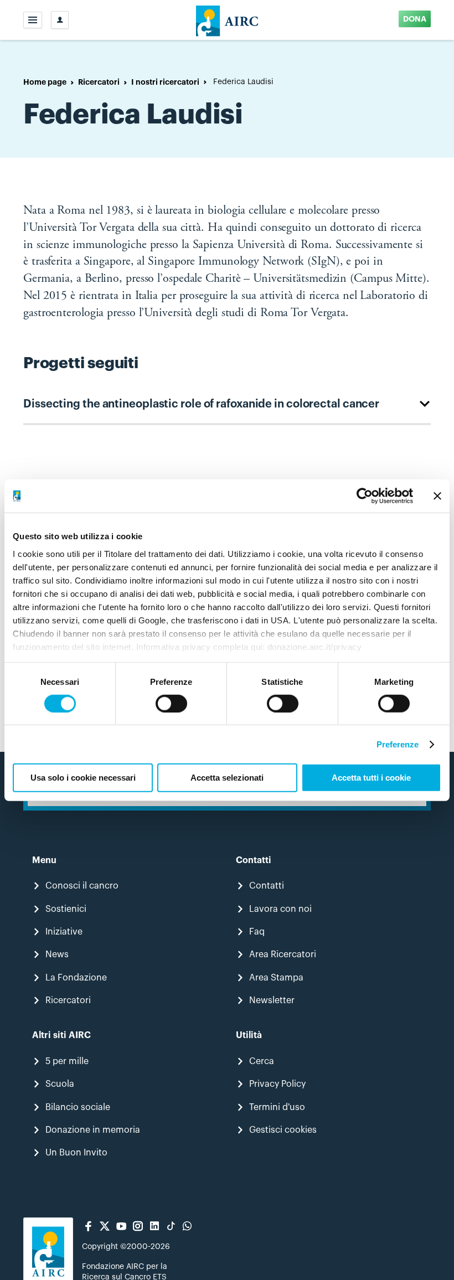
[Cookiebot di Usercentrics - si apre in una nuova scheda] (364, 496)
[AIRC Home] (227, 20)
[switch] (171, 704)
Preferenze (397, 744)
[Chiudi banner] (437, 496)
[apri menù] (32, 20)
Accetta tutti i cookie (371, 777)
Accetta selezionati (227, 777)
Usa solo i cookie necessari (83, 777)
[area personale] (60, 20)
